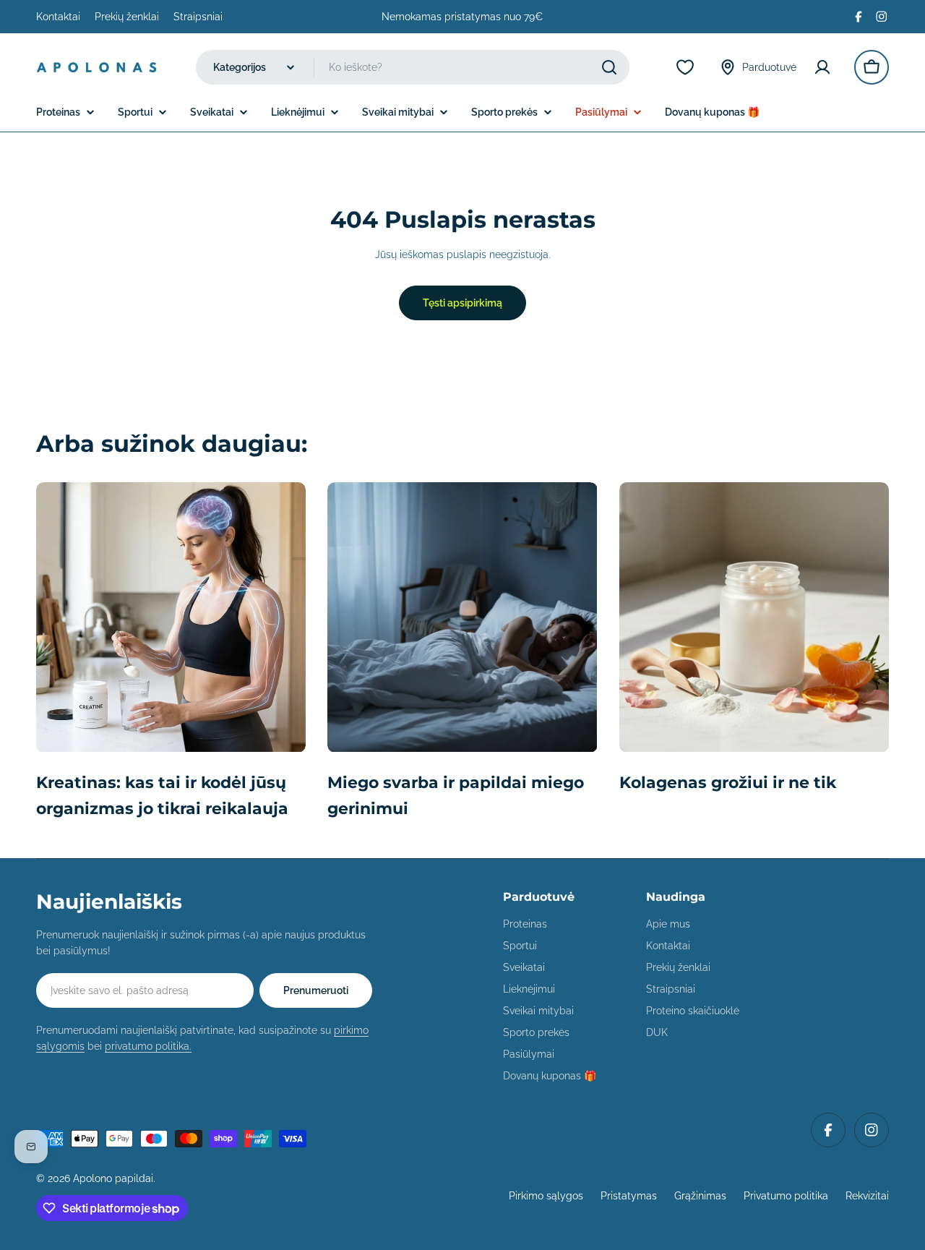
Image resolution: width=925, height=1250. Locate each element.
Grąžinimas (700, 1196)
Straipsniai (198, 16)
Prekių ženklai (127, 16)
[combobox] (412, 67)
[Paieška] (609, 67)
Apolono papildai (113, 1178)
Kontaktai (58, 16)
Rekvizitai (867, 1196)
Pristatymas (629, 1196)
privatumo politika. (148, 1046)
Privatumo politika (786, 1196)
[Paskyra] (825, 67)
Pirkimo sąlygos (546, 1196)
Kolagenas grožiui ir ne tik (727, 782)
